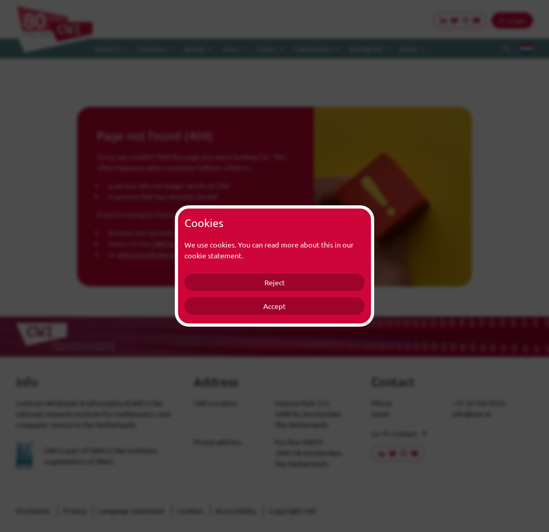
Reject (274, 282)
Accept (274, 306)
